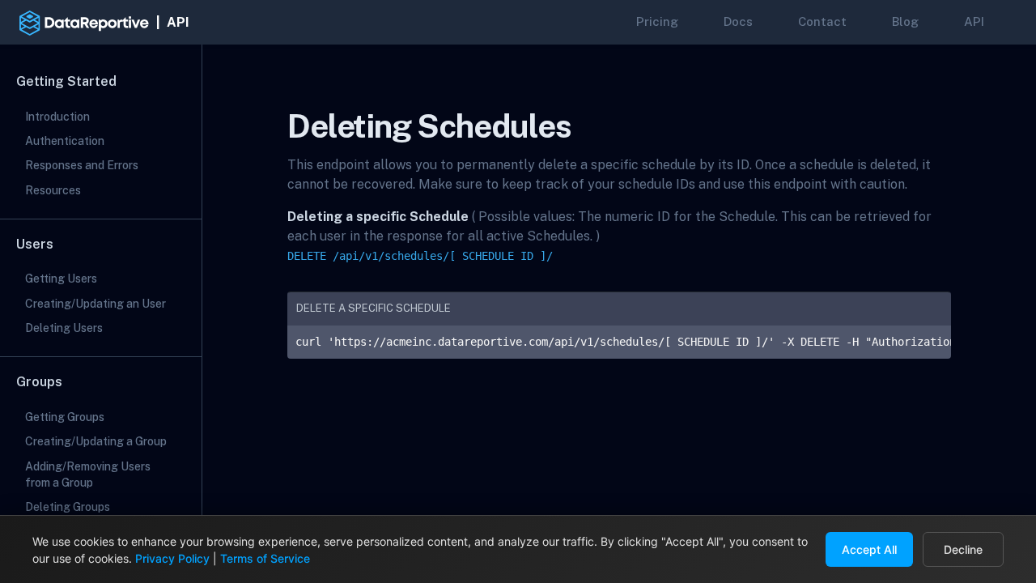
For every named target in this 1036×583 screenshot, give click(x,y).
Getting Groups (64, 417)
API (974, 21)
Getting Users (61, 278)
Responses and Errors (81, 165)
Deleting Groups (67, 506)
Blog (905, 21)
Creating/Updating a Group (96, 441)
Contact (822, 21)
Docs (738, 21)
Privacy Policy (172, 558)
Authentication (64, 140)
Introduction (57, 116)
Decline (963, 549)
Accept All (869, 549)
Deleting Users (64, 327)
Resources (53, 190)
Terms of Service (265, 558)
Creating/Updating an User (95, 303)
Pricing (657, 21)
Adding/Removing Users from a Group (88, 474)
